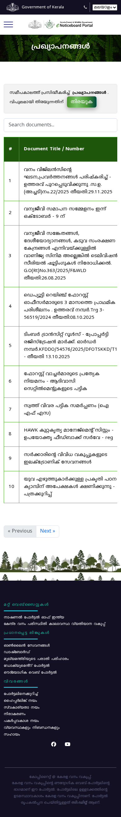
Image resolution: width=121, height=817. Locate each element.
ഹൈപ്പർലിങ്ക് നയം (20, 700)
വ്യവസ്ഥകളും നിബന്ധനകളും (32, 727)
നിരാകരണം (14, 713)
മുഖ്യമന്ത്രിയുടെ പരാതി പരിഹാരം (36, 658)
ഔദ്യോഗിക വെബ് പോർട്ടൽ (30, 672)
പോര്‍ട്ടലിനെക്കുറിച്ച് (21, 693)
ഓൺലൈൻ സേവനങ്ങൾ (27, 645)
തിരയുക (82, 102)
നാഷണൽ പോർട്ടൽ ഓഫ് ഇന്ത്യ (34, 617)
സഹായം (12, 734)
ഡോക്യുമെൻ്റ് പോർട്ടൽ (26, 665)
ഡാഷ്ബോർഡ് (16, 651)
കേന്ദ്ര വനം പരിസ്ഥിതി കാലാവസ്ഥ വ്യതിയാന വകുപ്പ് (54, 623)
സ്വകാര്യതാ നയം (21, 707)
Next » (47, 531)
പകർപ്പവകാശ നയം (21, 720)
